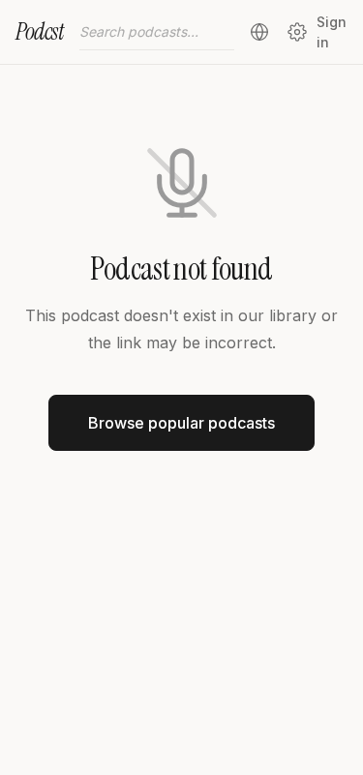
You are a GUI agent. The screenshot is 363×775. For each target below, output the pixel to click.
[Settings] (297, 31)
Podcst (39, 31)
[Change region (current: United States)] (259, 32)
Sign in (332, 32)
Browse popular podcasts (181, 422)
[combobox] (156, 32)
